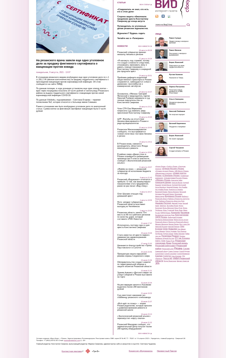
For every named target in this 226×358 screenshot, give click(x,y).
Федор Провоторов (170, 261)
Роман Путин (170, 241)
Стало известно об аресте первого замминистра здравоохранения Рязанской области (133, 237)
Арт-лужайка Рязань (162, 189)
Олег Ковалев (170, 229)
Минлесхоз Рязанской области (178, 222)
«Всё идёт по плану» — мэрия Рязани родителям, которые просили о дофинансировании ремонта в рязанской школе (134, 306)
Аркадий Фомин (172, 187)
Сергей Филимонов (183, 253)
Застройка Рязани (172, 205)
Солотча (167, 256)
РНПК (163, 241)
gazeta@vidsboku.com (73, 340)
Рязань (178, 248)
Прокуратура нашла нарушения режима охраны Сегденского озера (133, 255)
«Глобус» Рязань (172, 166)
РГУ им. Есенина (182, 238)
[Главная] (172, 18)
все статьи (145, 4)
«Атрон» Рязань (160, 166)
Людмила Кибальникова (164, 219)
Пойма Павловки (179, 233)
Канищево (175, 213)
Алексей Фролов (177, 182)
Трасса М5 (167, 258)
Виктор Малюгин (173, 192)
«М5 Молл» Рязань (181, 171)
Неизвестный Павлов (167, 351)
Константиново (181, 215)
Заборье (163, 205)
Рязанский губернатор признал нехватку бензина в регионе (131, 53)
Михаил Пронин (174, 224)
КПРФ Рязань (165, 213)
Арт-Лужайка (183, 187)
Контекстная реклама (72, 351)
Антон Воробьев (160, 187)
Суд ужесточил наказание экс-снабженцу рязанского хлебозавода (134, 296)
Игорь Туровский (168, 210)
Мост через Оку (184, 224)
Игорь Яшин (179, 210)
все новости (144, 46)
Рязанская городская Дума (170, 241)
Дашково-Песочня (163, 203)
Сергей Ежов (159, 253)
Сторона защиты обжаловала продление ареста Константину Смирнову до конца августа (132, 18)
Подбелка (159, 233)
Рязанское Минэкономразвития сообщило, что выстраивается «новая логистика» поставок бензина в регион (134, 132)
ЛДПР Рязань (161, 217)
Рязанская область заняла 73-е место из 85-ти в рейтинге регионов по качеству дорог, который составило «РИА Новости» (133, 216)
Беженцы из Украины (176, 189)
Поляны (182, 236)
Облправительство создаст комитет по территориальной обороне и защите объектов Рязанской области (134, 264)
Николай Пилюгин (174, 226)
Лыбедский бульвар (175, 217)
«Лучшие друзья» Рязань (164, 171)
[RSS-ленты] (156, 17)
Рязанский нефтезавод (165, 246)
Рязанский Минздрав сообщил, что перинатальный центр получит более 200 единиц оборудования (134, 326)
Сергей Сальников (170, 253)
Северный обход (161, 251)
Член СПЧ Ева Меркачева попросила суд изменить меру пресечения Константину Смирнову (133, 111)
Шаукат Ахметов (183, 261)
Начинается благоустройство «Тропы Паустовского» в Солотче (134, 246)
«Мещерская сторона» (163, 173)
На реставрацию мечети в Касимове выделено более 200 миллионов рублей (134, 287)
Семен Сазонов (173, 251)
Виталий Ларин (168, 194)
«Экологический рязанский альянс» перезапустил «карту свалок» (134, 317)
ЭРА (157, 263)
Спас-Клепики (176, 256)
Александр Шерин (163, 182)
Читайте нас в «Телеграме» (130, 38)
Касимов (185, 212)
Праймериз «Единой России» (164, 238)
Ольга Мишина (160, 231)
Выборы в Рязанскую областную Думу (171, 201)
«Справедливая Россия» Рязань (176, 178)
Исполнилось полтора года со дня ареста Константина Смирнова (133, 226)
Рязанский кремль (180, 243)
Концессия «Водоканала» (141, 351)
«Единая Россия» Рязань (173, 169)
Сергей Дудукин (184, 251)
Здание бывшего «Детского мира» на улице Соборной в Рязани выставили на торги (134, 275)
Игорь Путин (178, 208)
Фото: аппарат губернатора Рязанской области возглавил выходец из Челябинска (131, 204)
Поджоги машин (168, 233)
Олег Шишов (181, 229)
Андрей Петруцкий (179, 185)
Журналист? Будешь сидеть (131, 33)
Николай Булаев (161, 226)
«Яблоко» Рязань (162, 180)
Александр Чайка (176, 180)
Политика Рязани (170, 236)
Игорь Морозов (168, 208)
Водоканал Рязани (173, 196)
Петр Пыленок (181, 231)
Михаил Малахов (161, 224)
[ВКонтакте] (163, 17)
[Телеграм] (169, 17)
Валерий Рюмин (161, 192)
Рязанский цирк (168, 249)
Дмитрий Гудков (177, 203)
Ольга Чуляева (171, 231)
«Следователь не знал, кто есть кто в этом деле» (133, 10)
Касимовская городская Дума (164, 215)
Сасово (186, 249)
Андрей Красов (166, 185)
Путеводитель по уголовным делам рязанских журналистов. (132, 27)
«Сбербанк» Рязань (171, 175)
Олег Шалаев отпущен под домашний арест (130, 195)
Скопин (159, 256)
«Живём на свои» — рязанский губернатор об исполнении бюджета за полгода (134, 171)
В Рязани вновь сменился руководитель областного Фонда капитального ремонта (132, 146)
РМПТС (158, 241)
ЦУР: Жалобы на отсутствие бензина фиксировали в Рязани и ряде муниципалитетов (132, 121)
